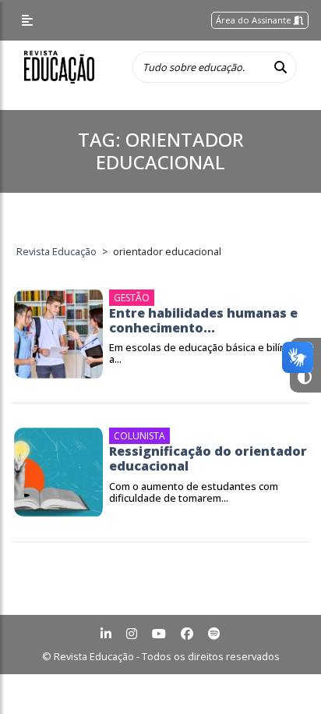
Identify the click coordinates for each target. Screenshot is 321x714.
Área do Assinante (255, 20)
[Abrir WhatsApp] (282, 674)
